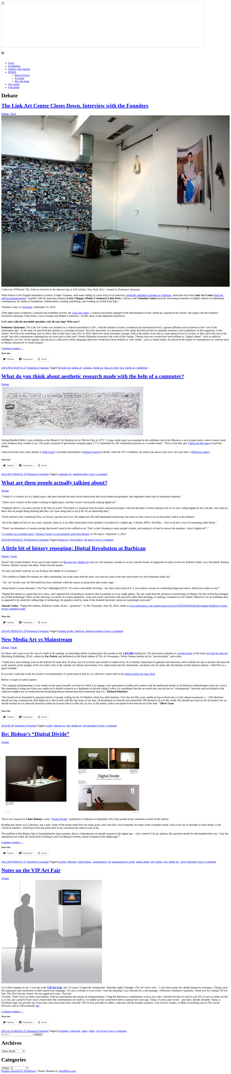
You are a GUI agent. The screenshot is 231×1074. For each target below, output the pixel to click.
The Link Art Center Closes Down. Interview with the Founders (74, 105)
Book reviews (22, 75)
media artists (142, 861)
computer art (64, 474)
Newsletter (14, 87)
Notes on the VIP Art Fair (31, 870)
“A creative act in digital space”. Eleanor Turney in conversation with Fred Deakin (45, 534)
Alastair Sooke (66, 631)
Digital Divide (59, 819)
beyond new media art (70, 367)
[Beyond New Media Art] (102, 46)
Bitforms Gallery (201, 452)
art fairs (62, 861)
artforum (71, 861)
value (84, 1031)
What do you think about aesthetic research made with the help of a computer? (92, 376)
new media (156, 861)
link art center (111, 367)
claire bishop (84, 861)
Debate (5, 113)
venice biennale (188, 861)
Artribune (27, 307)
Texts (11, 63)
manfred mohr (80, 474)
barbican (79, 631)
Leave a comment (97, 474)
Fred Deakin (76, 539)
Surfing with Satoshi (19, 69)
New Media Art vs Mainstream (36, 639)
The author (14, 84)
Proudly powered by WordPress (18, 1071)
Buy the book (22, 81)
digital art (98, 367)
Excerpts (19, 78)
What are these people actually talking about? (54, 482)
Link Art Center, (80, 312)
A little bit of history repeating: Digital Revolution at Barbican (73, 548)
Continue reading (12, 348)
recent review (185, 653)
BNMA (12, 72)
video (92, 1031)
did (37, 1005)
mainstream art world (123, 861)
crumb (48, 725)
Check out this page (198, 443)
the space (89, 539)
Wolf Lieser (48, 452)
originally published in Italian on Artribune (148, 295)
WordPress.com (67, 1071)
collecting (75, 1031)
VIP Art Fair (54, 987)
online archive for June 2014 (139, 673)
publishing (142, 367)
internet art (59, 725)
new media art (127, 367)
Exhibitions (14, 66)
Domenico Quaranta (38, 367)
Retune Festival (91, 452)
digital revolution (94, 631)
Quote (13, 556)
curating (87, 367)
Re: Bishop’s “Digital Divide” (35, 734)
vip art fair (101, 1031)
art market (63, 1031)
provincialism (90, 725)
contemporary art (102, 861)
